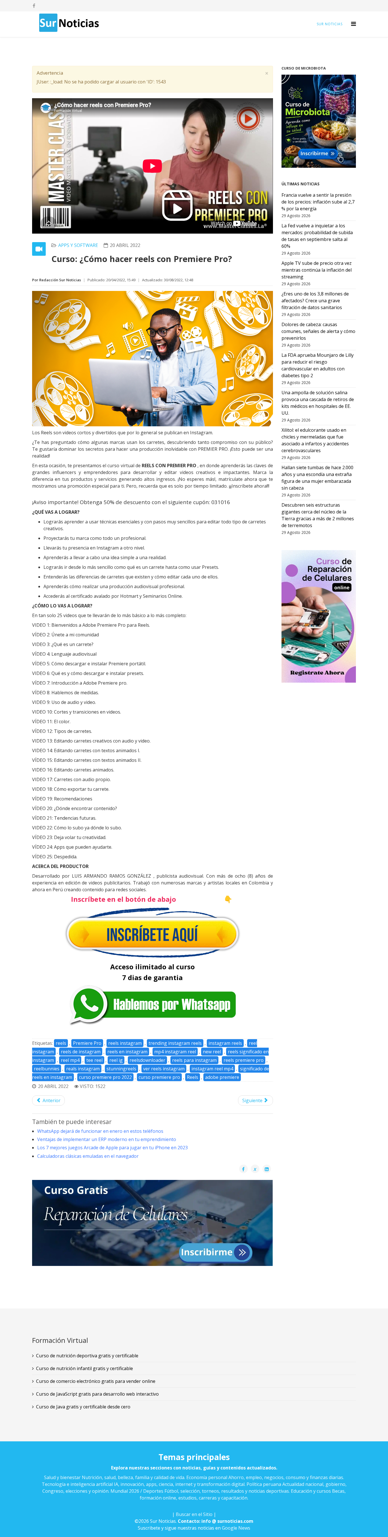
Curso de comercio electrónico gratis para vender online (95, 1381)
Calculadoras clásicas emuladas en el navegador (88, 1156)
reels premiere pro (244, 1060)
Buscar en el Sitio (194, 1514)
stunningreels (121, 1069)
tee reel (94, 1060)
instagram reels (225, 1043)
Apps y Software (78, 245)
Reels (192, 1077)
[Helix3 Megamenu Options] (353, 23)
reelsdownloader (147, 1060)
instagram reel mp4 (212, 1069)
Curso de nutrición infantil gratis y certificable (84, 1368)
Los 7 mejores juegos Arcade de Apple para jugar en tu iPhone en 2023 (112, 1147)
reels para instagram (194, 1060)
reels (61, 1043)
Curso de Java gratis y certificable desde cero (83, 1407)
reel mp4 (70, 1060)
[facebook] (34, 6)
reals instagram (83, 1069)
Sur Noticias (330, 24)
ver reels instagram (164, 1069)
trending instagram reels (175, 1043)
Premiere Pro (87, 1043)
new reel (212, 1052)
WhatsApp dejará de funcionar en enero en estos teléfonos (100, 1131)
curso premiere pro (159, 1077)
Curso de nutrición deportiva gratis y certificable (87, 1356)
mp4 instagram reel (175, 1052)
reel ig (116, 1060)
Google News (236, 1528)
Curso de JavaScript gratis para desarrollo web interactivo (97, 1394)
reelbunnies (46, 1069)
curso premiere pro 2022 (105, 1077)
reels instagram (125, 1043)
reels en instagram (127, 1052)
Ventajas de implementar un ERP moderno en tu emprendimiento (106, 1139)
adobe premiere (222, 1077)
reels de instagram (81, 1052)
